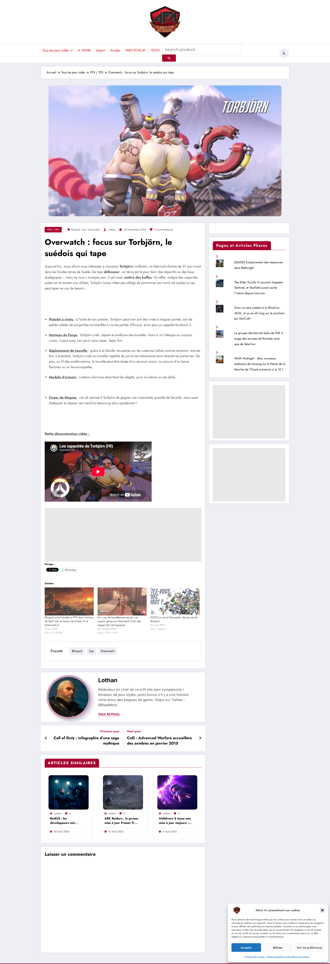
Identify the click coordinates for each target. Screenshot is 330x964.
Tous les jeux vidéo (55, 50)
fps (84, 229)
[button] (322, 910)
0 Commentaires (163, 229)
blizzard (75, 229)
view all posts (109, 714)
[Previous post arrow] (46, 738)
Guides (115, 50)
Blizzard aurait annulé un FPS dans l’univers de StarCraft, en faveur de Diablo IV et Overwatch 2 (69, 621)
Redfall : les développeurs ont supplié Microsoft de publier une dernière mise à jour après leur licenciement (65, 820)
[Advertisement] (123, 535)
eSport (100, 50)
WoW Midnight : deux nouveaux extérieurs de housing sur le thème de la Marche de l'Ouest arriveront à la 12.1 (259, 364)
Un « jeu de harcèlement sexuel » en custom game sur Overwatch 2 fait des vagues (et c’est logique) (119, 621)
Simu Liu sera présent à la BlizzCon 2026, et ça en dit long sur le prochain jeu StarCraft (259, 313)
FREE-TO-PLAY (135, 50)
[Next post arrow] (200, 738)
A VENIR (84, 50)
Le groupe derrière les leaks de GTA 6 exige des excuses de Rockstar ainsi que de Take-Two (258, 338)
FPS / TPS (53, 229)
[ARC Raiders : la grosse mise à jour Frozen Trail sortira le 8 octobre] (123, 792)
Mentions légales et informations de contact (288, 956)
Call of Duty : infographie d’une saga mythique (86, 740)
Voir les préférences (309, 948)
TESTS (155, 50)
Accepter (246, 948)
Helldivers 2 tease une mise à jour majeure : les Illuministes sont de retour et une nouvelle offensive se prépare (175, 820)
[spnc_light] (284, 53)
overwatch (94, 229)
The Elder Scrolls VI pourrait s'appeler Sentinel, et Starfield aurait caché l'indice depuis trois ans (258, 288)
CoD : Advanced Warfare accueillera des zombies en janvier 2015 (159, 740)
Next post (134, 731)
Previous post (109, 731)
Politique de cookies (255, 956)
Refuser (278, 948)
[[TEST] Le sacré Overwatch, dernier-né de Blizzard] (175, 601)
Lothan (112, 229)
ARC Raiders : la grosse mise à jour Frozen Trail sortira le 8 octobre (121, 820)
